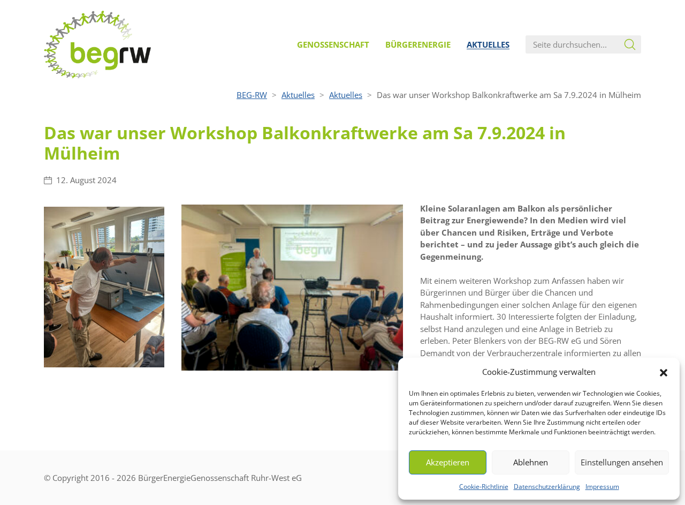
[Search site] (630, 44)
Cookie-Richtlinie (483, 486)
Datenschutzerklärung (547, 486)
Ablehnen (530, 462)
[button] (663, 371)
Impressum (602, 486)
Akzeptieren (447, 462)
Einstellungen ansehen (622, 462)
